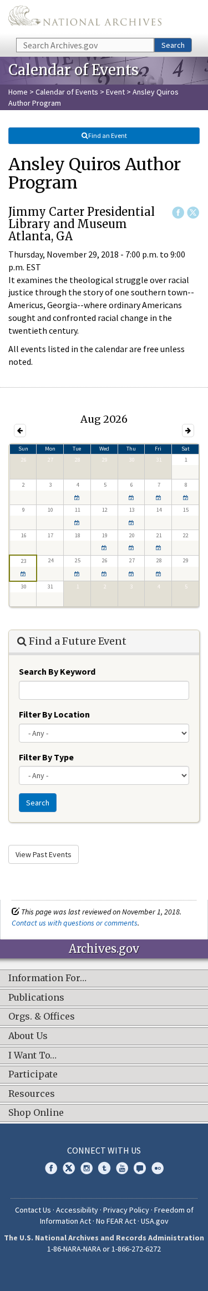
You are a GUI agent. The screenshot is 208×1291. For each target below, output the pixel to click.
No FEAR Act (116, 1221)
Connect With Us (104, 1150)
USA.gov (155, 1221)
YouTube (122, 1168)
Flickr (157, 1168)
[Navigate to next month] (188, 430)
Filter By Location (54, 714)
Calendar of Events (66, 92)
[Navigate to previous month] (20, 430)
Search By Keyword (57, 671)
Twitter (193, 212)
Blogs (139, 1168)
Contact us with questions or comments (75, 923)
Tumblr (104, 1168)
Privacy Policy (126, 1210)
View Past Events (44, 854)
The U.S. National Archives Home (84, 18)
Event (115, 92)
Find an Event (107, 135)
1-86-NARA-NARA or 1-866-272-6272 (104, 1249)
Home (18, 92)
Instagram (86, 1168)
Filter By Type (46, 757)
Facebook (178, 212)
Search (173, 45)
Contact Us (33, 1210)
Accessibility (77, 1210)
